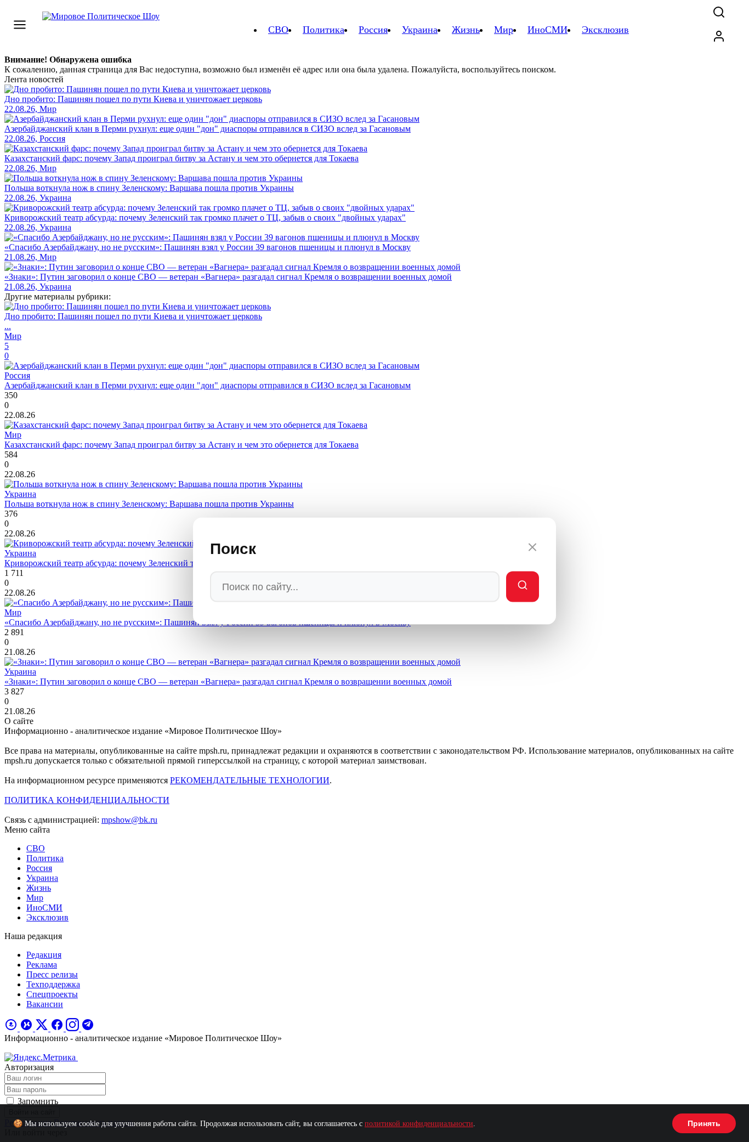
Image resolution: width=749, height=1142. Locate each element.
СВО (35, 848)
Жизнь (38, 887)
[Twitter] (42, 1028)
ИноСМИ (44, 907)
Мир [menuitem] (503, 29)
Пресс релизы (52, 974)
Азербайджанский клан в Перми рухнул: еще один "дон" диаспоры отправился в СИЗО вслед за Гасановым (207, 385)
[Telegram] (87, 1028)
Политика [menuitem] (323, 29)
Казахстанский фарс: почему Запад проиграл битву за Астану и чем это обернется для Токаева (181, 444)
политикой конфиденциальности (419, 1124)
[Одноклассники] (12, 1028)
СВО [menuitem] (278, 29)
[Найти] (522, 587)
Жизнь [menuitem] (466, 29)
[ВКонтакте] (27, 1028)
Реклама (41, 964)
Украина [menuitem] (420, 29)
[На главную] (102, 30)
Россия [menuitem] (373, 29)
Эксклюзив (47, 917)
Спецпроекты (52, 994)
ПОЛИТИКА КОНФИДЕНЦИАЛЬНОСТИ (86, 800)
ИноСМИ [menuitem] (547, 29)
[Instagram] (73, 1028)
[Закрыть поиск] (532, 549)
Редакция (43, 954)
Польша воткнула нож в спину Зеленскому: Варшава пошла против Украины (149, 503)
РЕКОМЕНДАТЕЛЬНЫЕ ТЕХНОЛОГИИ (250, 780)
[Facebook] (58, 1028)
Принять (704, 1123)
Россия (39, 868)
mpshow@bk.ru (129, 819)
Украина (42, 878)
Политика (45, 858)
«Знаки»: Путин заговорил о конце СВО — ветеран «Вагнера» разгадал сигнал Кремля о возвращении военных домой (228, 681)
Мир (34, 897)
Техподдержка (53, 984)
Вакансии (44, 1004)
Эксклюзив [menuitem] (605, 29)
